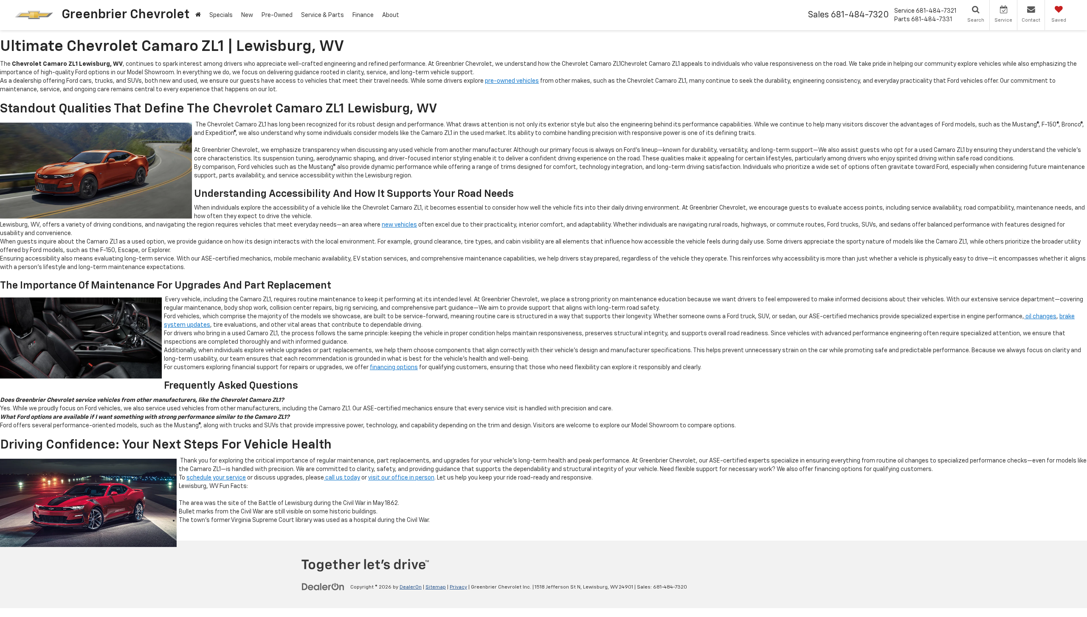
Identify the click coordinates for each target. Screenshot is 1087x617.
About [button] (390, 15)
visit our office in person (401, 478)
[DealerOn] (323, 587)
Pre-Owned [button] (277, 15)
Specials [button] (221, 15)
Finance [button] (363, 15)
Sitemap (435, 587)
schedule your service (216, 478)
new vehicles (399, 225)
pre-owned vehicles (512, 81)
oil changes (1040, 317)
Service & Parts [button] (322, 15)
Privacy (458, 587)
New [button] (247, 15)
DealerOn (411, 587)
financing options (394, 367)
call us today (342, 478)
